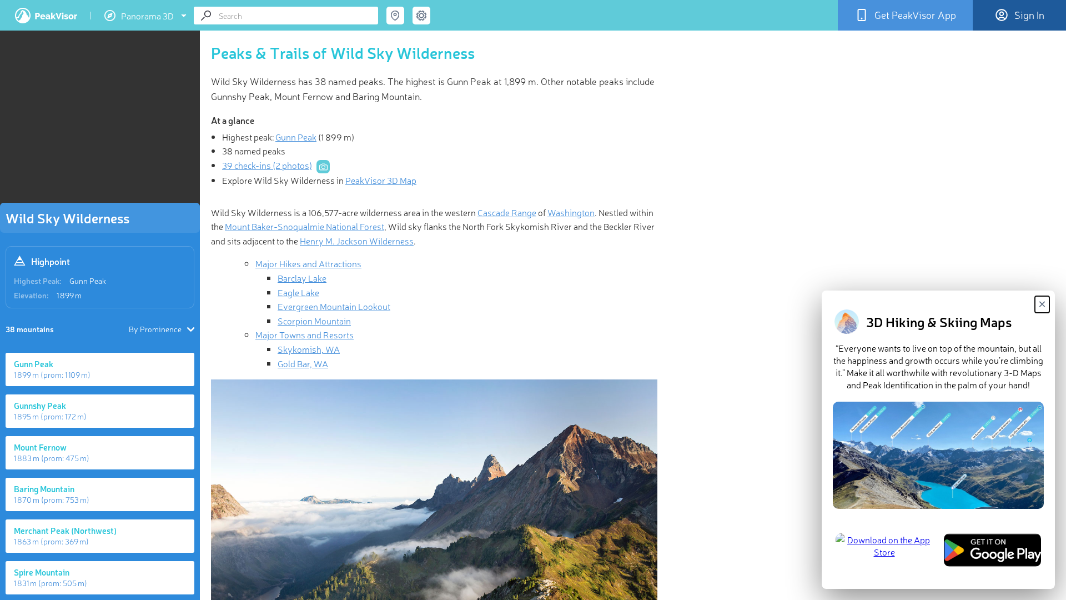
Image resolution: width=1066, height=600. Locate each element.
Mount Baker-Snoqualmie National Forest (304, 226)
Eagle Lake (298, 292)
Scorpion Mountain (314, 320)
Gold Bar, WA (303, 363)
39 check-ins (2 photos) (267, 165)
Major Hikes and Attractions (308, 263)
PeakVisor (46, 15)
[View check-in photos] (323, 166)
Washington (571, 212)
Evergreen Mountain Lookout (334, 306)
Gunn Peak (87, 281)
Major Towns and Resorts (304, 334)
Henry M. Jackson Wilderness (357, 240)
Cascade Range (506, 212)
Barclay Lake (302, 278)
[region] (100, 120)
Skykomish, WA (309, 349)
